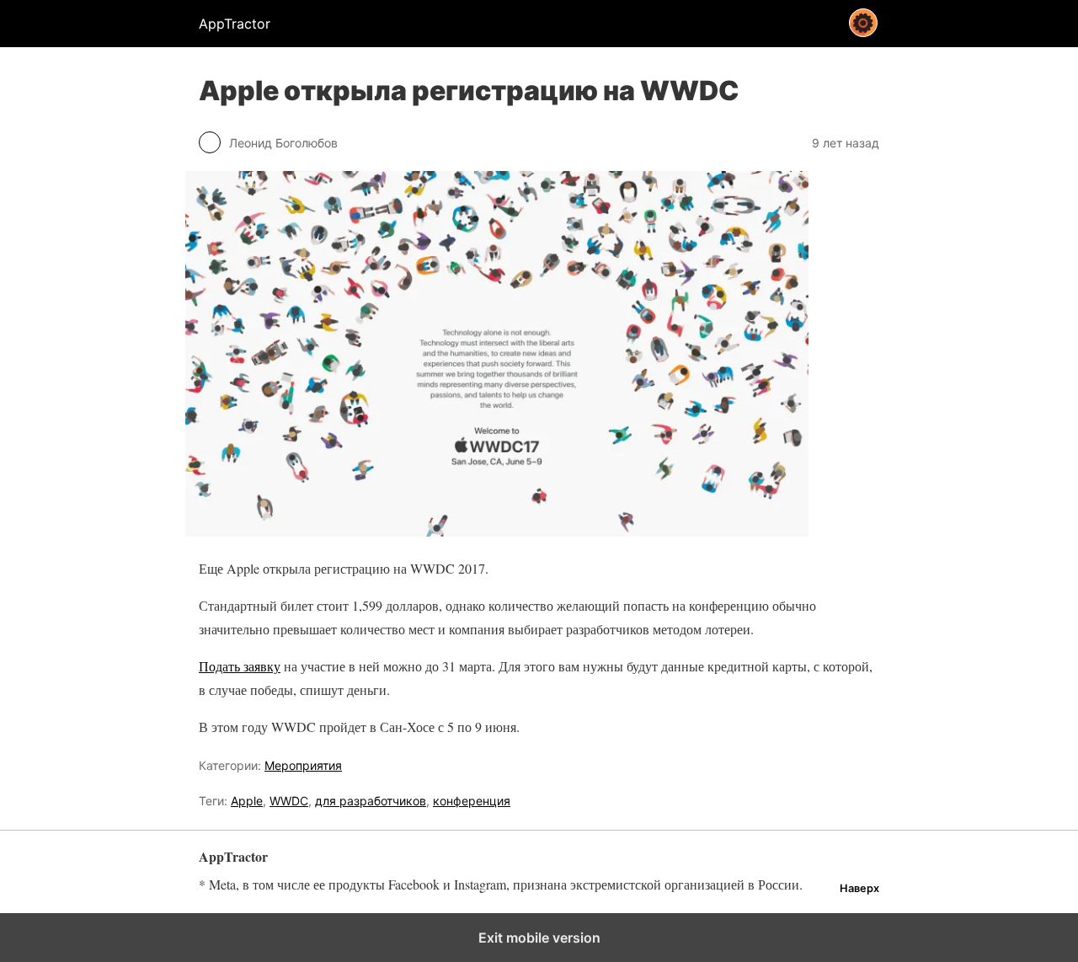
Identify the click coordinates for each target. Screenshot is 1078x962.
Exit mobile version (539, 937)
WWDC (289, 801)
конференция (471, 801)
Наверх (859, 888)
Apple (247, 801)
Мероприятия (303, 765)
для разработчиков (370, 801)
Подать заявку (239, 666)
